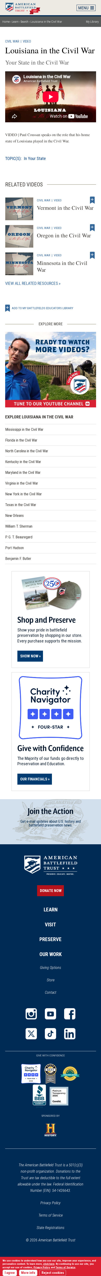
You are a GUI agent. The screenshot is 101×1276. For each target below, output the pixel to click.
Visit (50, 925)
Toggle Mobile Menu (86, 7)
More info (28, 1273)
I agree (10, 1273)
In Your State (35, 158)
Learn (15, 21)
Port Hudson (14, 548)
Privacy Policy (50, 1203)
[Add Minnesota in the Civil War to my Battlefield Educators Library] (92, 255)
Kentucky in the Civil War (23, 462)
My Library (92, 21)
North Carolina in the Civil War (26, 451)
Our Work (50, 954)
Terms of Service (51, 1215)
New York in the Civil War (23, 494)
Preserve (50, 939)
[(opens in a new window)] (50, 369)
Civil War (12, 42)
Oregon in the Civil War (64, 235)
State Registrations (50, 1227)
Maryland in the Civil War (23, 472)
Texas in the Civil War (20, 505)
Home (25, 7)
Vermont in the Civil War (65, 207)
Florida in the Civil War (21, 440)
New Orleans (14, 515)
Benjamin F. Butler (18, 558)
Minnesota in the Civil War (62, 266)
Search (24, 21)
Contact (50, 992)
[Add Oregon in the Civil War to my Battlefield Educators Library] (92, 227)
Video (27, 42)
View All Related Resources (31, 283)
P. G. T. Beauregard (18, 537)
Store (57, 980)
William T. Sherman (18, 526)
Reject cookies (53, 1273)
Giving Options (50, 967)
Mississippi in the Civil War (24, 429)
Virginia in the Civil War (21, 483)
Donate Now (51, 890)
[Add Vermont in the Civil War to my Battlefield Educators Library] (92, 200)
